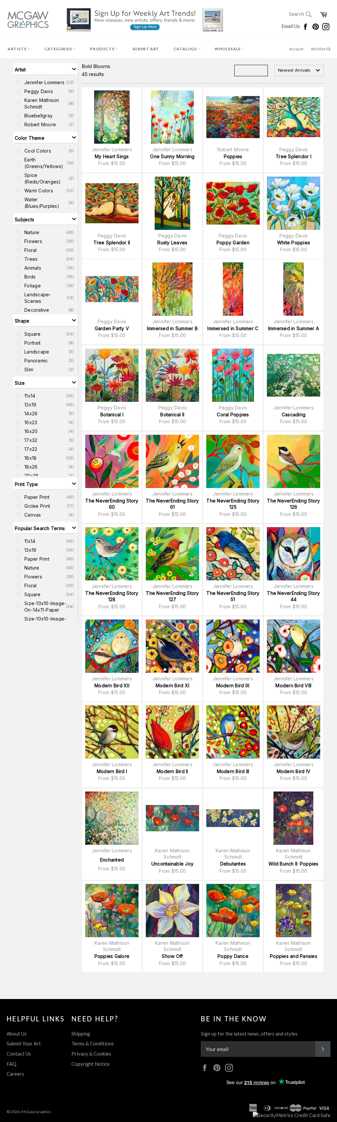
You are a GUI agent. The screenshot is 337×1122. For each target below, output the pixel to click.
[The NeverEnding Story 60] (112, 461)
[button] (45, 69)
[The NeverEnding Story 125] (233, 461)
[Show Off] (172, 910)
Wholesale (228, 48)
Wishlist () (320, 49)
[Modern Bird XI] (172, 646)
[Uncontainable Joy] (172, 818)
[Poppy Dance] (233, 910)
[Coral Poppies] (233, 375)
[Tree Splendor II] (112, 203)
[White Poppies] (293, 203)
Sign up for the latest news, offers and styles (249, 1034)
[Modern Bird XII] (112, 646)
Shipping (80, 1034)
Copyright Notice (90, 1064)
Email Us (291, 26)
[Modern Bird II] (172, 732)
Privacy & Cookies (91, 1054)
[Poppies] (233, 117)
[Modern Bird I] (112, 732)
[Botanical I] (112, 375)
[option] (45, 82)
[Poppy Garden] (233, 203)
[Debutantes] (233, 818)
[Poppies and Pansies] (293, 910)
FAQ (11, 1064)
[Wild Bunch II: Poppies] (293, 818)
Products (102, 48)
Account (296, 49)
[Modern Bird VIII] (293, 646)
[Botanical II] (172, 375)
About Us (17, 1034)
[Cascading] (293, 375)
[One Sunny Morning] (172, 117)
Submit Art (145, 48)
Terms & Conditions (92, 1043)
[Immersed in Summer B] (172, 289)
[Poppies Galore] (112, 910)
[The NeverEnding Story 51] (233, 553)
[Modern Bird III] (233, 732)
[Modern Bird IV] (293, 732)
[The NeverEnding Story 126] (293, 461)
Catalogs (185, 48)
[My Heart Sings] (112, 117)
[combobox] (299, 70)
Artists (17, 48)
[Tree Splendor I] (293, 117)
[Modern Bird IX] (233, 646)
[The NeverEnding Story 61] (172, 461)
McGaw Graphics (36, 1111)
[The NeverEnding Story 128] (112, 553)
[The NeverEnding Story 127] (172, 553)
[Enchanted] (112, 818)
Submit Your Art (24, 1043)
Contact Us (19, 1054)
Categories (58, 48)
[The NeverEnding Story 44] (293, 553)
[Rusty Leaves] (172, 203)
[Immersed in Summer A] (293, 289)
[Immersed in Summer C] (233, 289)
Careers (15, 1074)
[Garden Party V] (112, 289)
